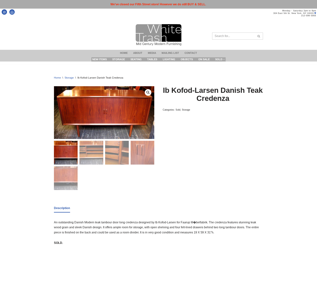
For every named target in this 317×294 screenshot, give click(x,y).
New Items (99, 59)
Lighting (169, 59)
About (137, 52)
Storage (118, 59)
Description (62, 208)
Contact (191, 52)
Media (152, 52)
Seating (136, 59)
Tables (152, 59)
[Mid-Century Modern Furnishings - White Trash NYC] (158, 35)
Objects (187, 59)
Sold (178, 109)
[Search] (259, 36)
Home (124, 52)
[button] (148, 92)
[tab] (62, 208)
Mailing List (170, 52)
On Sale (204, 59)
